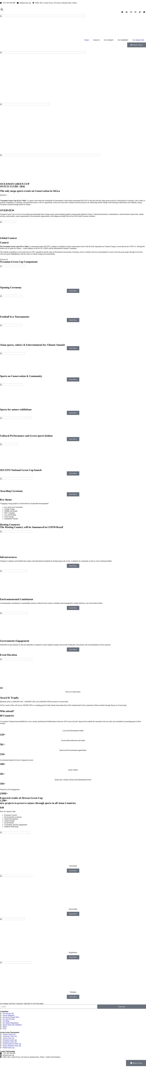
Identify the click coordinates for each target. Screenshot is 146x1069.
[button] (2, 9)
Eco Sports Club (138, 40)
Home (87, 40)
